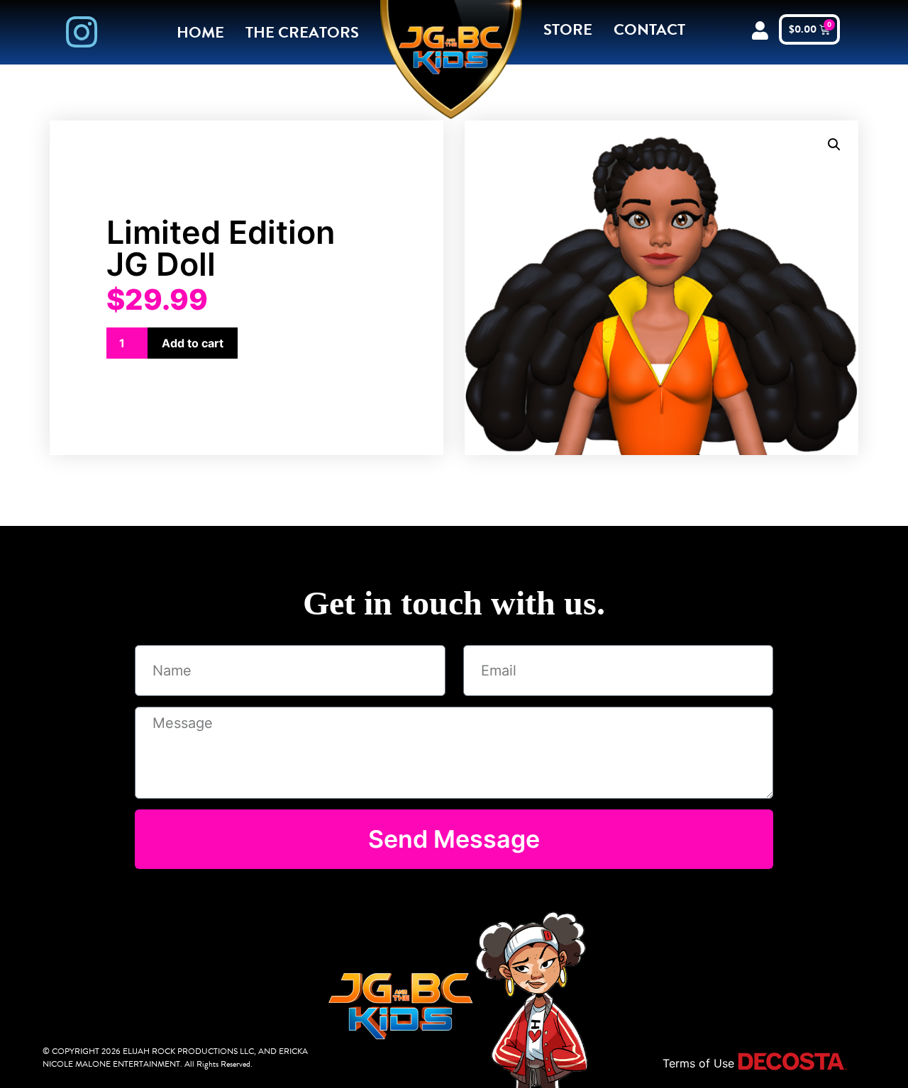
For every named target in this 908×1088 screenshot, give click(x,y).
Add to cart (192, 343)
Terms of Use (698, 1063)
